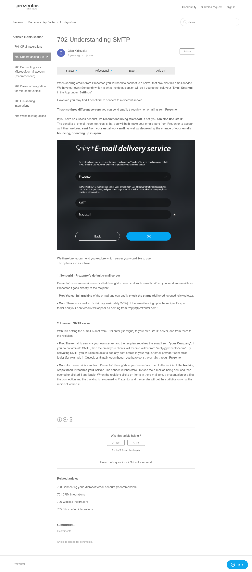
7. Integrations (68, 22)
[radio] (116, 443)
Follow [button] (187, 51)
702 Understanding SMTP (31, 56)
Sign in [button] (231, 7)
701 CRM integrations (29, 46)
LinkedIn (71, 419)
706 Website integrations (30, 115)
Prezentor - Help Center (41, 22)
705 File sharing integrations (25, 103)
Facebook (59, 419)
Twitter (65, 419)
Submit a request (211, 7)
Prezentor (18, 22)
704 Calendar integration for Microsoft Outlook (30, 88)
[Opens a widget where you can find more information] (237, 565)
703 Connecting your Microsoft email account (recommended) (30, 71)
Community (189, 7)
